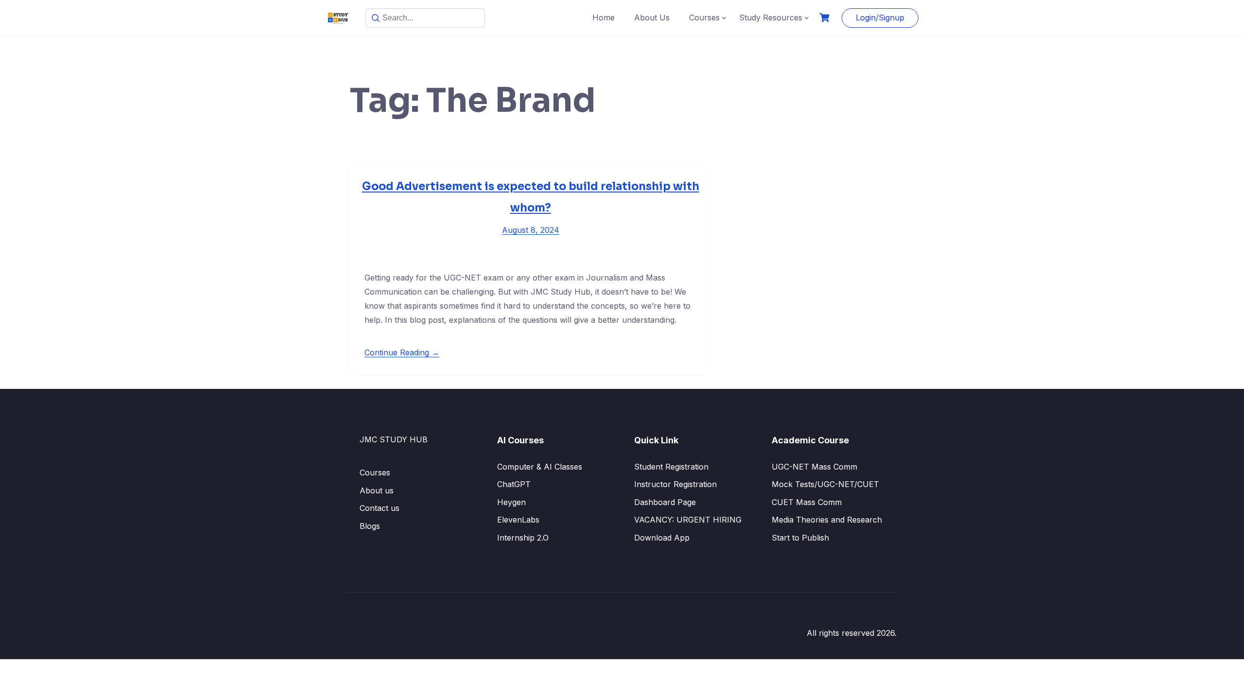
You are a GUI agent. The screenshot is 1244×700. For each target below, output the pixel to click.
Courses (704, 17)
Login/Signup (880, 17)
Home (603, 17)
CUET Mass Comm (807, 502)
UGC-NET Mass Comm (814, 467)
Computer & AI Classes (539, 467)
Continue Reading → (401, 352)
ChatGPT (514, 484)
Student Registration (671, 467)
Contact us (379, 508)
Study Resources (770, 17)
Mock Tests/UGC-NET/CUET (825, 484)
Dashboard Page (665, 502)
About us (377, 490)
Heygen (511, 502)
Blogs (370, 526)
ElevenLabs (518, 520)
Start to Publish (800, 537)
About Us (652, 17)
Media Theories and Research (827, 520)
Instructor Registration (675, 484)
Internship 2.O (523, 537)
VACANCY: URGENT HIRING (688, 520)
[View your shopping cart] (825, 17)
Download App (662, 537)
